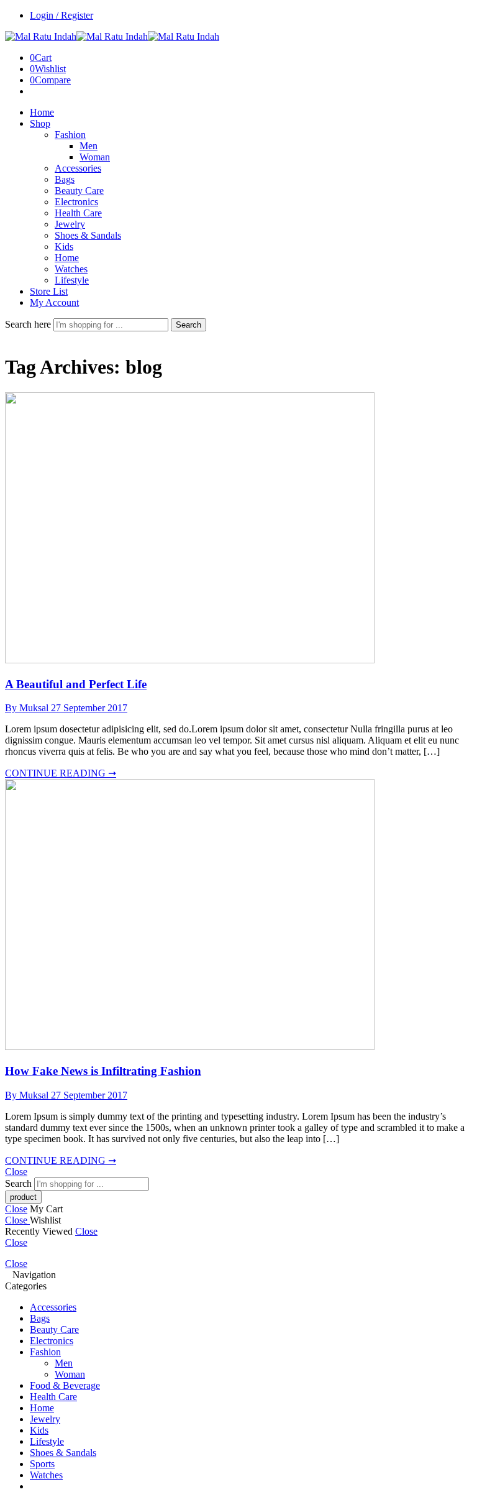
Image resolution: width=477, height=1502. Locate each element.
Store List (49, 291)
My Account (54, 302)
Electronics (76, 201)
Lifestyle (72, 280)
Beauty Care (79, 190)
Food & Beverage (65, 1385)
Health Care (78, 213)
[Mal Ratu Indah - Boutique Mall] (112, 36)
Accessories (78, 168)
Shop (40, 123)
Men (89, 146)
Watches (71, 269)
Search (188, 324)
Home (42, 112)
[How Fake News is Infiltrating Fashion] (190, 1046)
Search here (29, 324)
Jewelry (70, 224)
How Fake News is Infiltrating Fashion (103, 1070)
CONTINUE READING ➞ (60, 773)
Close (16, 1171)
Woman (95, 157)
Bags (65, 179)
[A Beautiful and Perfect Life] (190, 660)
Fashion (70, 134)
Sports (42, 1463)
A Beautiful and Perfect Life (76, 684)
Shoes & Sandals (88, 235)
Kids (64, 246)
